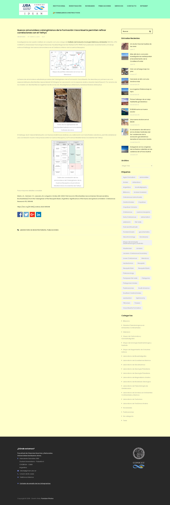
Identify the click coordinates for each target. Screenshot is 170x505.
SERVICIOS (119, 6)
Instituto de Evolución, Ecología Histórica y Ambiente (87, 42)
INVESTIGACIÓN (75, 6)
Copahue (142, 202)
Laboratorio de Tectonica (132, 399)
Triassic (137, 303)
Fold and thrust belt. (130, 227)
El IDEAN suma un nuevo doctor (139, 110)
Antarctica (136, 182)
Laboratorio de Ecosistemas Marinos (137, 360)
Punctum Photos (47, 498)
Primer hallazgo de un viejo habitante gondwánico (140, 100)
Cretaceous (127, 212)
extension (126, 222)
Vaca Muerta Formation (132, 308)
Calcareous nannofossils (132, 197)
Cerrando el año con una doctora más (139, 80)
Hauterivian (127, 248)
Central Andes (128, 202)
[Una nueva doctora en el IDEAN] (124, 121)
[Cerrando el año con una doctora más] (124, 81)
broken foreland (140, 192)
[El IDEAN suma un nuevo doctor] (124, 111)
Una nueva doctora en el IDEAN (139, 120)
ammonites (144, 177)
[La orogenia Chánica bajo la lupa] (124, 91)
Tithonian (126, 303)
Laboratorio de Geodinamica (134, 365)
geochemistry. (144, 232)
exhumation (145, 217)
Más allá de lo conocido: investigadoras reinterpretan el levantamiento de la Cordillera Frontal (141, 57)
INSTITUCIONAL (59, 6)
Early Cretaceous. (129, 217)
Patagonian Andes (130, 283)
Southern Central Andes (132, 293)
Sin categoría (128, 416)
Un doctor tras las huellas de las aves (140, 45)
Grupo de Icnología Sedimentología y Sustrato (133, 242)
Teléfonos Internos (27, 477)
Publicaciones (53, 230)
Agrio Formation (129, 177)
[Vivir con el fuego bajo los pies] (124, 71)
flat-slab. (138, 222)
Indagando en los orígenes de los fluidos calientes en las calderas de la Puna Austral (141, 149)
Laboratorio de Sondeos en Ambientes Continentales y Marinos (136, 394)
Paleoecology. (128, 273)
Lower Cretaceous (130, 258)
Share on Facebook (20, 214)
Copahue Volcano (130, 207)
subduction (127, 298)
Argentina (127, 187)
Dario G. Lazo (35, 37)
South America (143, 288)
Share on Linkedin (38, 214)
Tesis (125, 420)
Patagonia (146, 278)
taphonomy (140, 298)
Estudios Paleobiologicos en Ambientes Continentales (132, 326)
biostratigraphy (141, 187)
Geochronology (129, 237)
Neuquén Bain (128, 268)
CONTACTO (131, 6)
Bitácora (126, 192)
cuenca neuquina (143, 212)
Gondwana (144, 237)
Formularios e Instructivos (67, 13)
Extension (126, 332)
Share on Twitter (26, 214)
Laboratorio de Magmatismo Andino (136, 377)
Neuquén (141, 263)
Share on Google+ (32, 214)
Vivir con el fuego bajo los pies (139, 70)
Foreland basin (128, 232)
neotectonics (128, 263)
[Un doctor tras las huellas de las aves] (124, 46)
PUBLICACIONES (105, 6)
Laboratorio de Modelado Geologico (137, 382)
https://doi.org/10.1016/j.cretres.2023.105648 (33, 207)
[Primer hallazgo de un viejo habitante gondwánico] (124, 101)
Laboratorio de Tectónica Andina (135, 403)
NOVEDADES (90, 6)
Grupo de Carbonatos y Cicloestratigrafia (131, 337)
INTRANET (144, 6)
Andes (125, 182)
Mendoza (145, 258)
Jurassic (139, 248)
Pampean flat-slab (130, 278)
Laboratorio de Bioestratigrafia (33, 230)
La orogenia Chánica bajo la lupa (140, 90)
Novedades (127, 408)
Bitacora (126, 321)
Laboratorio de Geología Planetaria (136, 369)
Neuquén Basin (144, 268)
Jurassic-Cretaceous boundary (135, 253)
